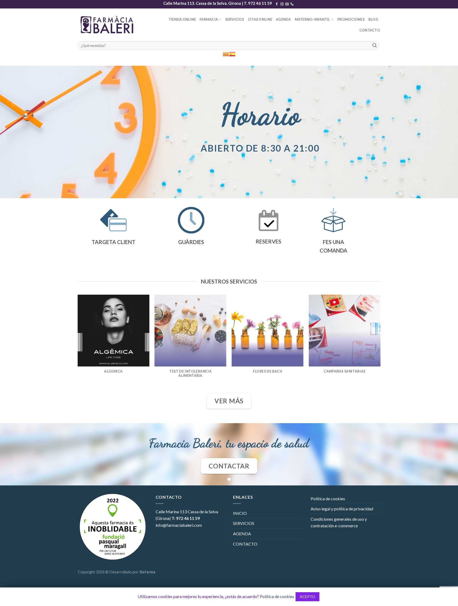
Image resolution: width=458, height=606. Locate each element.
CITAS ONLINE (260, 19)
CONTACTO (369, 30)
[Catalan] (226, 53)
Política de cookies (328, 498)
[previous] (78, 343)
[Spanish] (232, 53)
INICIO (240, 513)
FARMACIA (209, 19)
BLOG (373, 19)
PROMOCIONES (351, 19)
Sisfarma (147, 572)
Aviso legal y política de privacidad (342, 508)
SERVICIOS (234, 19)
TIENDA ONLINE (182, 19)
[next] (380, 343)
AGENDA (283, 19)
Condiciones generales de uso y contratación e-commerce (339, 522)
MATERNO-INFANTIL (312, 19)
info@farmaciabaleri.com (179, 525)
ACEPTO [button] (307, 596)
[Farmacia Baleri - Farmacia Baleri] (108, 25)
